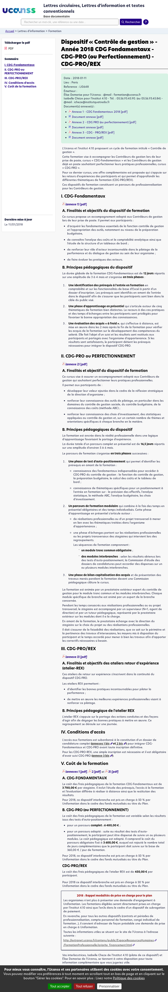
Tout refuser (84, 986)
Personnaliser (109, 986)
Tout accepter (59, 986)
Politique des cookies (129, 978)
